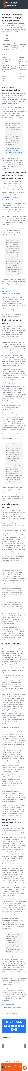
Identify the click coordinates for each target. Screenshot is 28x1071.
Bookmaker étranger (8, 1004)
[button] (3, 1046)
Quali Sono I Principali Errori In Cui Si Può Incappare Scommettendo (14, 150)
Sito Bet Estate (6, 291)
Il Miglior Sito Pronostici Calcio (11, 293)
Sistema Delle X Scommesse (10, 197)
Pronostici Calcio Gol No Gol (10, 200)
